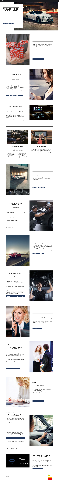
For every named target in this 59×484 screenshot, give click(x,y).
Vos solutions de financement (36, 56)
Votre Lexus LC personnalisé (36, 51)
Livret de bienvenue (2, 1)
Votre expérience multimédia (36, 50)
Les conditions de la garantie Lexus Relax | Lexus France (40, 261)
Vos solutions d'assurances (36, 57)
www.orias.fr (16, 448)
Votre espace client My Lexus (36, 49)
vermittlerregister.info (8, 448)
